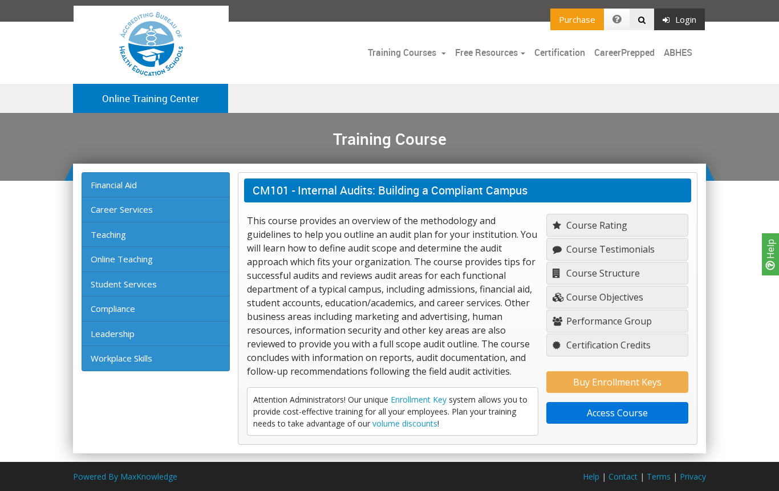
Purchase (577, 19)
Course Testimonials (609, 249)
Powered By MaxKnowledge (125, 476)
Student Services (124, 284)
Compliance (113, 308)
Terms (659, 476)
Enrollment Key (419, 399)
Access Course (617, 413)
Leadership (113, 333)
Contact (623, 476)
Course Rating (595, 225)
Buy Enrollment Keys (617, 382)
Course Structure (602, 273)
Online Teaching (122, 259)
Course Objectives (603, 297)
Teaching (108, 234)
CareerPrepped (624, 52)
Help (770, 250)
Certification (559, 52)
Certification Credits (607, 345)
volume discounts (404, 423)
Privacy (693, 476)
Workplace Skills (121, 358)
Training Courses (403, 52)
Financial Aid (114, 184)
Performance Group (608, 321)
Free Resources (486, 52)
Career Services (122, 209)
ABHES (678, 52)
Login (685, 19)
